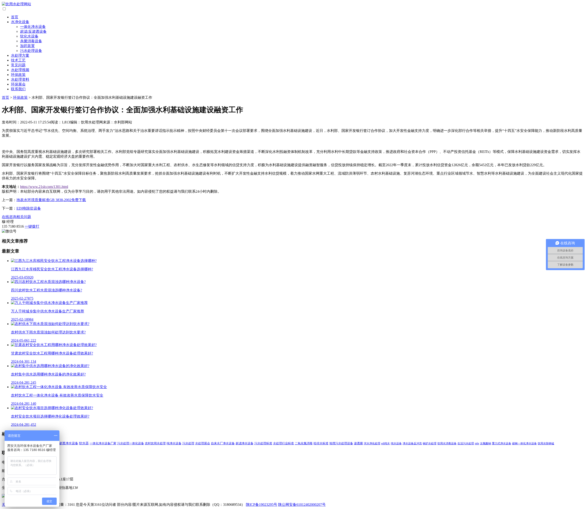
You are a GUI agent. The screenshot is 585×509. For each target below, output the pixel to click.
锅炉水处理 (429, 443)
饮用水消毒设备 (447, 443)
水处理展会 (202, 443)
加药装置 (27, 46)
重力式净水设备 (501, 443)
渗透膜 (358, 443)
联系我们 (18, 89)
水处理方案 (20, 55)
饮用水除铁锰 (546, 443)
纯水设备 (396, 443)
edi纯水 (385, 443)
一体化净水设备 (33, 27)
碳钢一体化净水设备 (524, 443)
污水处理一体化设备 (130, 443)
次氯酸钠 (485, 443)
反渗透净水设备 (67, 443)
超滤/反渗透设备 (33, 31)
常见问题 (18, 65)
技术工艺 (18, 60)
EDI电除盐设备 (28, 208)
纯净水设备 (174, 443)
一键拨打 (32, 226)
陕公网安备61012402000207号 (302, 504)
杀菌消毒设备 (31, 41)
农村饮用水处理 (155, 443)
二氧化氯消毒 (304, 443)
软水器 (84, 443)
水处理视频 (20, 70)
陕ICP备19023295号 (261, 504)
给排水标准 (321, 443)
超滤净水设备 (244, 443)
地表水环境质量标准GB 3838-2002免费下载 (51, 200)
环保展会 (18, 84)
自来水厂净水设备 (223, 443)
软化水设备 (29, 36)
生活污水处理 (465, 443)
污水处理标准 (263, 443)
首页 (14, 17)
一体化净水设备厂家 (103, 443)
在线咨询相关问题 (16, 217)
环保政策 (18, 75)
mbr (477, 443)
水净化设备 (20, 22)
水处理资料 (20, 79)
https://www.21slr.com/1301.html (44, 187)
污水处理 (188, 443)
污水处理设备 (31, 51)
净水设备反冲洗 (412, 443)
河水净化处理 (372, 443)
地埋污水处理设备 (341, 443)
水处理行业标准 (283, 443)
